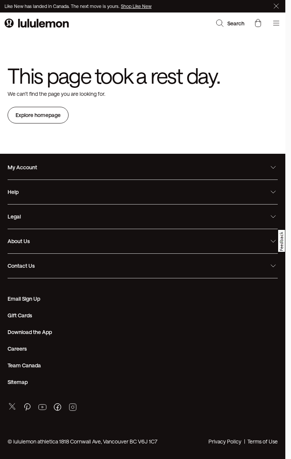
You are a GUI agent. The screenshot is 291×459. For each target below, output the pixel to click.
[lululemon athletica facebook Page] (57, 408)
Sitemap (18, 382)
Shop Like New (136, 6)
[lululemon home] (37, 23)
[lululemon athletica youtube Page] (42, 408)
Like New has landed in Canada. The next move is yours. (63, 6)
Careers (17, 348)
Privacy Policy (224, 441)
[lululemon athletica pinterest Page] (27, 408)
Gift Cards (20, 315)
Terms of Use (262, 441)
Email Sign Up (24, 298)
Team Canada (24, 365)
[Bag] (258, 23)
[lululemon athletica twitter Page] (12, 407)
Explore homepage (38, 115)
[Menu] (276, 23)
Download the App (30, 332)
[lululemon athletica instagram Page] (72, 408)
